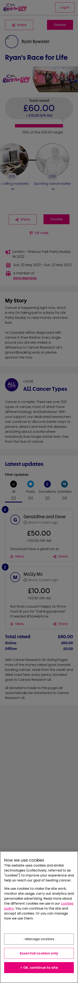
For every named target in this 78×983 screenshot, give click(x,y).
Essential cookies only (39, 953)
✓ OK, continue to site (39, 967)
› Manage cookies (39, 939)
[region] (39, 917)
